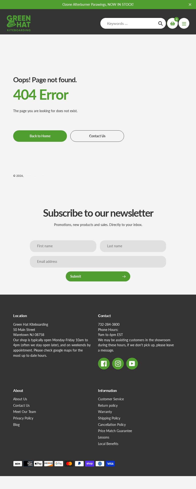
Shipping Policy (109, 418)
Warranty (105, 412)
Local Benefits (108, 444)
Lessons (103, 437)
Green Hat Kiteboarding (39, 175)
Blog (16, 425)
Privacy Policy (23, 418)
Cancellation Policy (112, 425)
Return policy (108, 405)
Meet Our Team (24, 412)
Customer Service (111, 399)
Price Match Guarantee (115, 431)
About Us (20, 399)
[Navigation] (184, 23)
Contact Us (21, 405)
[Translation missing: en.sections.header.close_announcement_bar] (190, 4)
